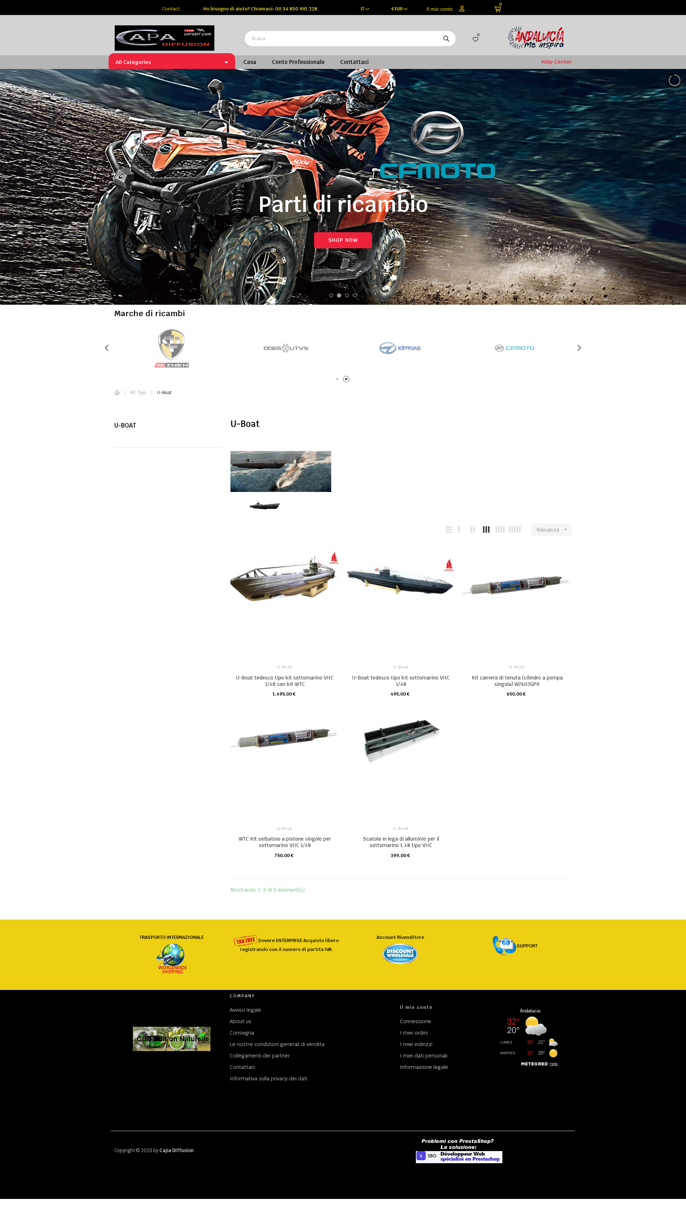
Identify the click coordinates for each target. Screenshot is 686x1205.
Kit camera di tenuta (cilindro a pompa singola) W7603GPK (517, 680)
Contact (171, 9)
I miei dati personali (423, 1055)
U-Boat (125, 425)
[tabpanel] (286, 348)
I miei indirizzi (416, 1044)
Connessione (415, 1021)
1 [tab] (338, 380)
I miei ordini (414, 1033)
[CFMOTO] (514, 348)
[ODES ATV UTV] (286, 348)
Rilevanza (552, 530)
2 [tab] (347, 380)
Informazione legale (424, 1067)
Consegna (242, 1033)
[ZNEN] (171, 348)
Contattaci (242, 1067)
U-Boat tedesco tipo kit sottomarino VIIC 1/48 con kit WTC (284, 680)
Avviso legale (245, 1010)
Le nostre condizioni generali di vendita (277, 1044)
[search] (446, 38)
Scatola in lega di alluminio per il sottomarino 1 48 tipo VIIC (401, 842)
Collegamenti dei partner (260, 1055)
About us (241, 1021)
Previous (107, 348)
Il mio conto (439, 9)
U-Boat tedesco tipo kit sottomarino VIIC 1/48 (400, 680)
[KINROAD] (400, 348)
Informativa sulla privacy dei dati (268, 1078)
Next (579, 348)
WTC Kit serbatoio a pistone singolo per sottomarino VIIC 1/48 (285, 842)
